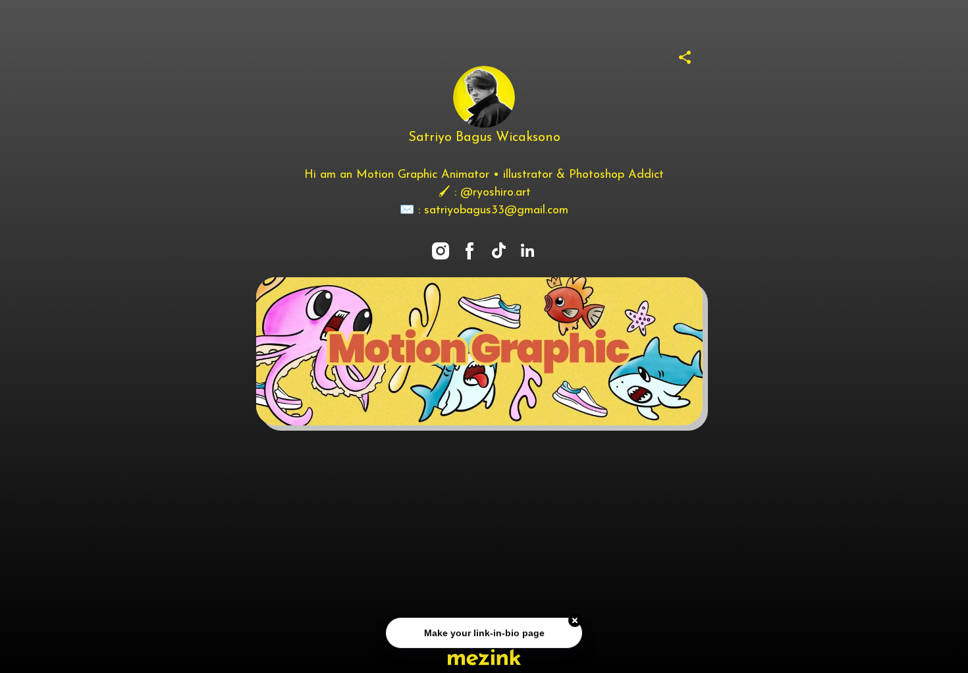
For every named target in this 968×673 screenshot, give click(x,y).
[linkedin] (527, 251)
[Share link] (685, 55)
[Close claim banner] (574, 621)
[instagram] (440, 251)
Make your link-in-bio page (483, 633)
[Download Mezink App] (484, 657)
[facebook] (469, 251)
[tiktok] (498, 251)
